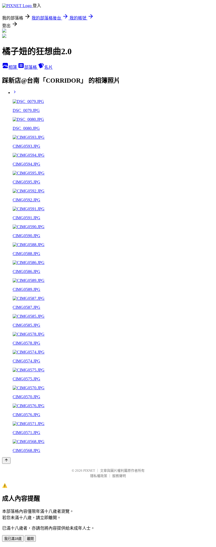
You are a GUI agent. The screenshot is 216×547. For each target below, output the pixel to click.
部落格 (31, 67)
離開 (30, 539)
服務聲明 (119, 476)
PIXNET (89, 471)
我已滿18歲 (13, 539)
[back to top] (6, 460)
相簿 (13, 67)
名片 (48, 67)
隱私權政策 (98, 476)
